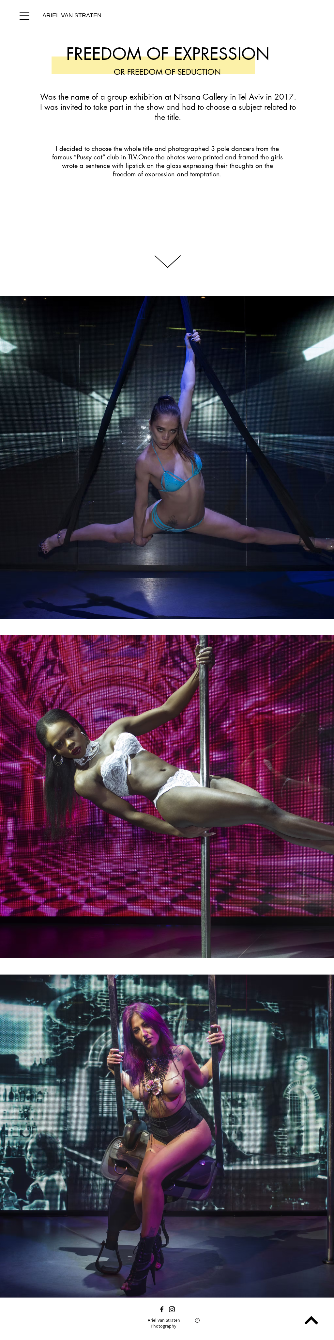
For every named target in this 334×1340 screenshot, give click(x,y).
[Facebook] (162, 1309)
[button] (24, 16)
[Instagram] (172, 1309)
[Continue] (311, 1320)
